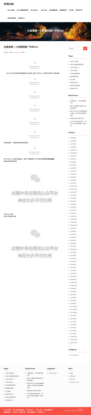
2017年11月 (73, 309)
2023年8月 (73, 156)
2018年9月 (73, 288)
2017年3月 (73, 333)
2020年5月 (73, 240)
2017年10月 (73, 312)
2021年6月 (73, 204)
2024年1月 (73, 147)
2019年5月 (73, 264)
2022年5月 (73, 177)
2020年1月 (73, 246)
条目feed (72, 376)
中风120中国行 (11, 10)
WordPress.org (74, 382)
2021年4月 (73, 207)
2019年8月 (73, 255)
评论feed (72, 379)
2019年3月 (73, 270)
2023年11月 (73, 150)
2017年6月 (73, 324)
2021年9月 (73, 195)
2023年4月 (73, 168)
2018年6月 (73, 297)
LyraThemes (80, 410)
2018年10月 (73, 285)
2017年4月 (73, 330)
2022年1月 (73, 183)
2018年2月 (73, 303)
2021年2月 (73, 213)
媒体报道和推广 (63, 10)
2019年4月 (73, 267)
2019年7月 (73, 258)
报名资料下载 (79, 10)
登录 (71, 373)
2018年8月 (73, 291)
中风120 (9, 3)
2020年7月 (73, 234)
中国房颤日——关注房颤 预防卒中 (78, 102)
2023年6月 (73, 162)
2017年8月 (73, 318)
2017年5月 (73, 327)
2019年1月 (73, 276)
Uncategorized (16, 52)
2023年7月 (73, 159)
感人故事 (71, 10)
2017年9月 (73, 315)
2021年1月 (73, 216)
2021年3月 (73, 210)
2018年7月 (73, 294)
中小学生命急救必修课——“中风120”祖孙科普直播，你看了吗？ (78, 123)
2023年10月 (73, 153)
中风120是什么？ (34, 10)
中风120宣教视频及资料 (22, 10)
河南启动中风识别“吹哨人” (77, 118)
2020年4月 (73, 243)
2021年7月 (73, 201)
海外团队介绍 (21, 18)
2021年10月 (73, 192)
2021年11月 (73, 189)
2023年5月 (73, 165)
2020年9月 (73, 228)
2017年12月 (73, 306)
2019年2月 (73, 273)
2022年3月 (73, 180)
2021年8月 (73, 198)
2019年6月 (73, 261)
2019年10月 (73, 249)
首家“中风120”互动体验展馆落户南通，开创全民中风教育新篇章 (78, 113)
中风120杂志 (44, 10)
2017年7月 (73, 321)
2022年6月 (73, 174)
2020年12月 (73, 219)
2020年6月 (73, 237)
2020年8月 (73, 231)
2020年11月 (73, 222)
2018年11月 (73, 282)
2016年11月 (73, 336)
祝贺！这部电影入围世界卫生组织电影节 (78, 107)
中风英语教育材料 (53, 10)
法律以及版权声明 (11, 18)
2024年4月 (73, 141)
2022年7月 (73, 171)
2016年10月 (73, 339)
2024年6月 (73, 138)
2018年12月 (73, 279)
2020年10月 (73, 225)
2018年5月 (73, 300)
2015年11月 (73, 342)
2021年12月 (73, 186)
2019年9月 (73, 252)
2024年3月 (73, 144)
